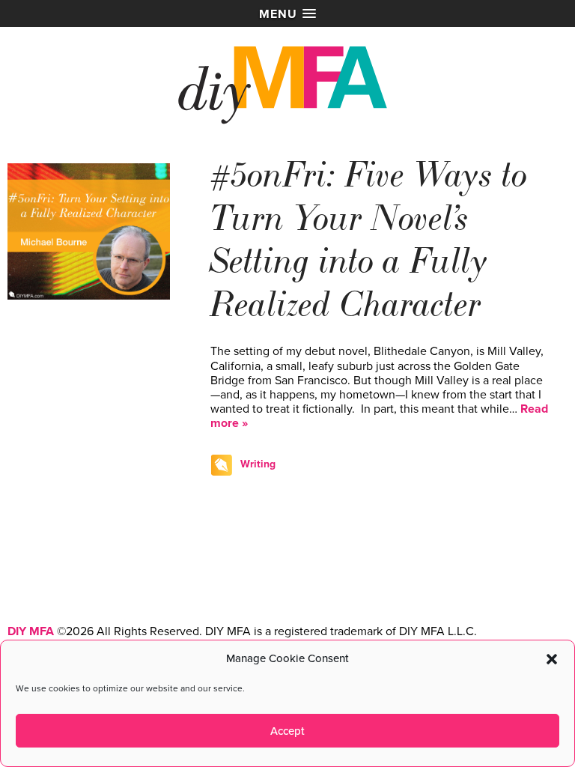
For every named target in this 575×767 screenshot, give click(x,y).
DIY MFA (30, 631)
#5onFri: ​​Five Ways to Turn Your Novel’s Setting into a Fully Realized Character (369, 240)
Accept (287, 731)
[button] (551, 659)
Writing (258, 464)
